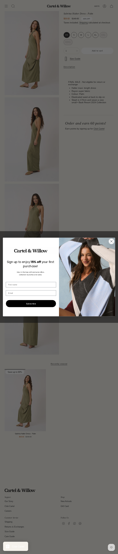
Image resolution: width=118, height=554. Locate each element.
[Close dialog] (111, 241)
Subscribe (31, 303)
